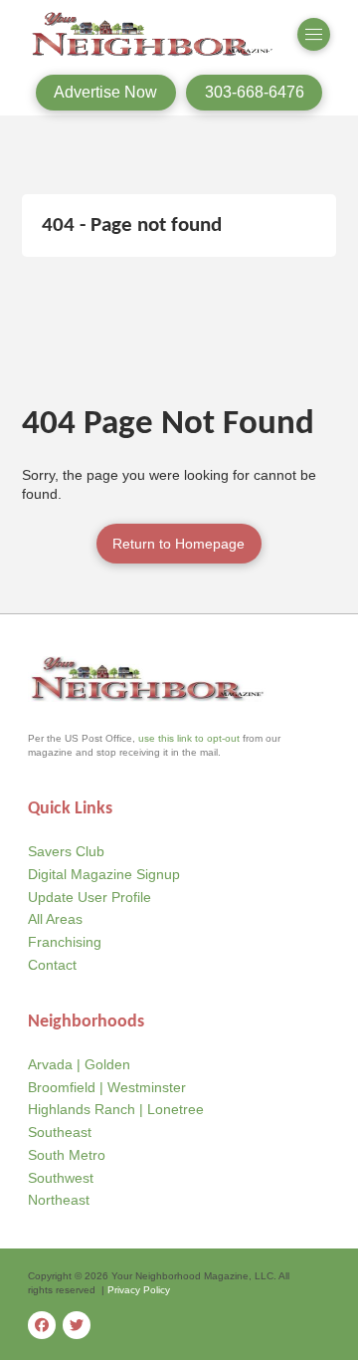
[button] (314, 35)
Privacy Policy (138, 1289)
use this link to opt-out (189, 738)
